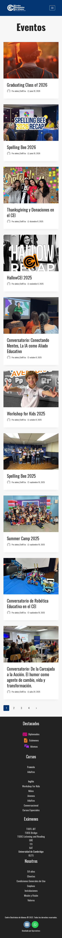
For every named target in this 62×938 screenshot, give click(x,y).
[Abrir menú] (52, 7)
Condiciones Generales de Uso (31, 881)
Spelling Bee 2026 (21, 147)
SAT (31, 848)
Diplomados (33, 734)
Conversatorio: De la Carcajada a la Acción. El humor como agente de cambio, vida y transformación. (31, 677)
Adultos (31, 772)
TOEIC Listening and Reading (31, 836)
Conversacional (31, 805)
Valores (31, 900)
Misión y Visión (31, 895)
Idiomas (34, 746)
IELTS (31, 855)
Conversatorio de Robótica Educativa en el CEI (27, 603)
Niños (31, 791)
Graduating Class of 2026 (27, 85)
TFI (31, 844)
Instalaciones (31, 890)
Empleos (31, 886)
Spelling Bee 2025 (21, 476)
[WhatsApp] (35, 924)
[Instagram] (27, 924)
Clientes (31, 876)
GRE (31, 840)
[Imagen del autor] (9, 91)
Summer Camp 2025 (23, 538)
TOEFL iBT (31, 829)
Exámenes (34, 740)
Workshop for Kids (31, 786)
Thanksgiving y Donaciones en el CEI (30, 212)
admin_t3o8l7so (20, 91)
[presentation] (31, 60)
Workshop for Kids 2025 (26, 413)
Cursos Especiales (31, 810)
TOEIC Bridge (31, 833)
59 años (31, 871)
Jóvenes (31, 796)
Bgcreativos (36, 930)
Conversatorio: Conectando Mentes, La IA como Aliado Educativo (28, 345)
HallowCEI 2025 (19, 277)
